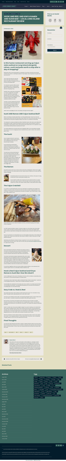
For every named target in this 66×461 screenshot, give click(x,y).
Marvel (42, 397)
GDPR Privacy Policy (37, 460)
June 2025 (4, 382)
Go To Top (63, 445)
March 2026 (4, 379)
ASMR (56, 391)
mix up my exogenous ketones (35, 241)
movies (56, 381)
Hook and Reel (11, 332)
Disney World (57, 395)
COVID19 (49, 385)
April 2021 (3, 416)
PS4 (55, 393)
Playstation (57, 387)
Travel (3, 1)
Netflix (60, 377)
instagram (61, 2)
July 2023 (3, 404)
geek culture (43, 377)
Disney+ (36, 389)
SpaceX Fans (37, 383)
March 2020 (4, 433)
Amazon (47, 381)
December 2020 (5, 419)
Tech (18, 1)
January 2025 (4, 389)
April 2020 (4, 431)
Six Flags (36, 381)
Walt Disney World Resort (39, 387)
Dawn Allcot (12, 340)
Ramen (21, 332)
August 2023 (4, 401)
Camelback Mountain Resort (48, 395)
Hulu (52, 387)
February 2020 (4, 436)
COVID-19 (36, 377)
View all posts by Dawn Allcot (15, 352)
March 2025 (4, 387)
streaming (47, 387)
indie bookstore (37, 391)
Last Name (49, 39)
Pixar (47, 389)
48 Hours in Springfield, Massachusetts (32, 359)
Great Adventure (37, 385)
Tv (54, 385)
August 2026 (4, 377)
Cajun (5, 332)
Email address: (50, 44)
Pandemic (49, 377)
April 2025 (4, 384)
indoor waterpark (37, 395)
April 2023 (4, 409)
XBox (42, 383)
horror (43, 391)
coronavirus (48, 379)
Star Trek (52, 383)
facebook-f (59, 2)
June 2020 (4, 426)
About (28, 1)
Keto (9, 13)
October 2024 (4, 394)
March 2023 (4, 411)
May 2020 (4, 428)
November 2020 (5, 421)
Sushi (31, 332)
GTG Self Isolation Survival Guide (57, 389)
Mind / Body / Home (9, 1)
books (51, 381)
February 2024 (4, 396)
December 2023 (5, 399)
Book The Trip (23, 1)
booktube (44, 393)
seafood (26, 332)
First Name (49, 33)
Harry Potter (36, 397)
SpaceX (56, 377)
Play (15, 1)
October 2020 (4, 424)
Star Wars (54, 379)
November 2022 (5, 414)
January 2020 (4, 438)
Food (6, 13)
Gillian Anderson (50, 391)
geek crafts (49, 393)
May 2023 (4, 406)
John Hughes (42, 389)
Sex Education (37, 393)
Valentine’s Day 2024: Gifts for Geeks (13, 359)
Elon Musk (36, 379)
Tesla (46, 383)
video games (58, 383)
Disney (42, 379)
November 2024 (5, 391)
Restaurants (13, 13)
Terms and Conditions (29, 460)
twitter (63, 2)
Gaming (41, 381)
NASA (59, 379)
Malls (17, 332)
